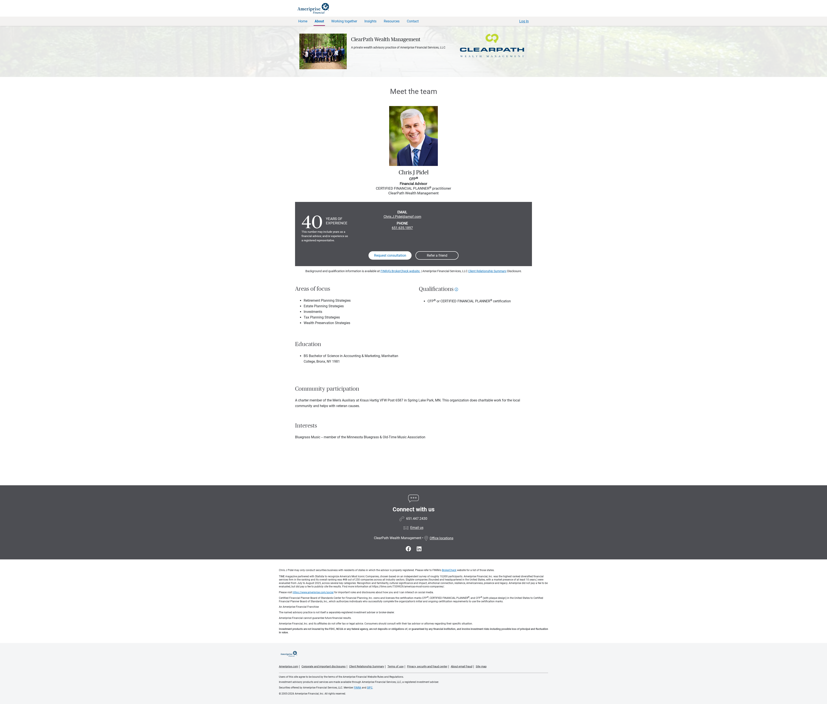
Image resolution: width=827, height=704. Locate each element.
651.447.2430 (416, 519)
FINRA (357, 687)
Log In (524, 21)
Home (302, 21)
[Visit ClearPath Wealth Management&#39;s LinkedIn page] (419, 549)
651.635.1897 (402, 228)
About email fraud (461, 666)
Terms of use (395, 666)
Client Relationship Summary (487, 271)
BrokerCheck (449, 570)
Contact (413, 21)
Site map (481, 666)
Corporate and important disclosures (324, 666)
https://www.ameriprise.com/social (313, 592)
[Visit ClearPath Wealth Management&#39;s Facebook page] (409, 549)
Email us (416, 528)
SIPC (370, 687)
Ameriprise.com (288, 666)
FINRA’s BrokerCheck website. (400, 271)
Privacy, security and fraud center (427, 666)
